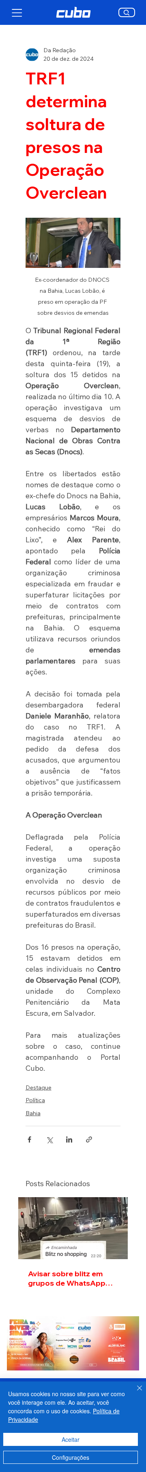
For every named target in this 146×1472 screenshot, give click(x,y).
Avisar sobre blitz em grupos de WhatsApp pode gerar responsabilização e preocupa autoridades (68, 1278)
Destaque (39, 1087)
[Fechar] (134, 1393)
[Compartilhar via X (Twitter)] (49, 1139)
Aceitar (70, 1439)
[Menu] (17, 12)
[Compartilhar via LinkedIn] (69, 1139)
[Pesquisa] (126, 12)
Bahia (33, 1113)
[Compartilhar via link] (89, 1139)
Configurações (70, 1457)
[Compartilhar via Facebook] (29, 1139)
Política (35, 1100)
